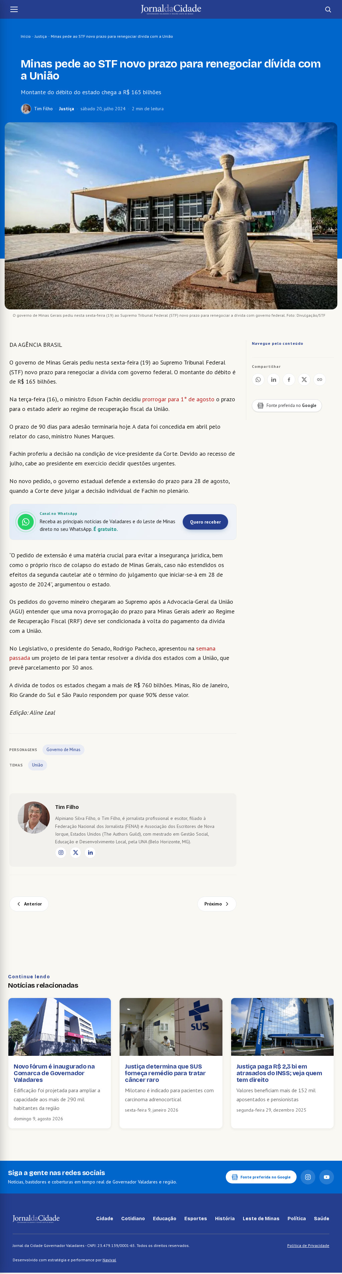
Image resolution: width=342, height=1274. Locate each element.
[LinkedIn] (90, 852)
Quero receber (205, 522)
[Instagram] (60, 852)
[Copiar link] (319, 379)
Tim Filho (43, 109)
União (37, 765)
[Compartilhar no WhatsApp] (258, 379)
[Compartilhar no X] (304, 379)
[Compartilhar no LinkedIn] (273, 379)
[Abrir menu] (14, 9)
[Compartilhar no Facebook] (289, 379)
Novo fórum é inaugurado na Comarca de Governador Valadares (54, 1073)
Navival (109, 1259)
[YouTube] (326, 1177)
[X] (75, 852)
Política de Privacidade (308, 1245)
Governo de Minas (63, 749)
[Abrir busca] (328, 9)
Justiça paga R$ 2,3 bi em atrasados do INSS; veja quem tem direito (279, 1073)
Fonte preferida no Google (265, 1176)
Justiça (41, 36)
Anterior (33, 904)
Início (26, 36)
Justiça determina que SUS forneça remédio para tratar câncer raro (165, 1073)
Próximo (213, 904)
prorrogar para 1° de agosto (177, 399)
